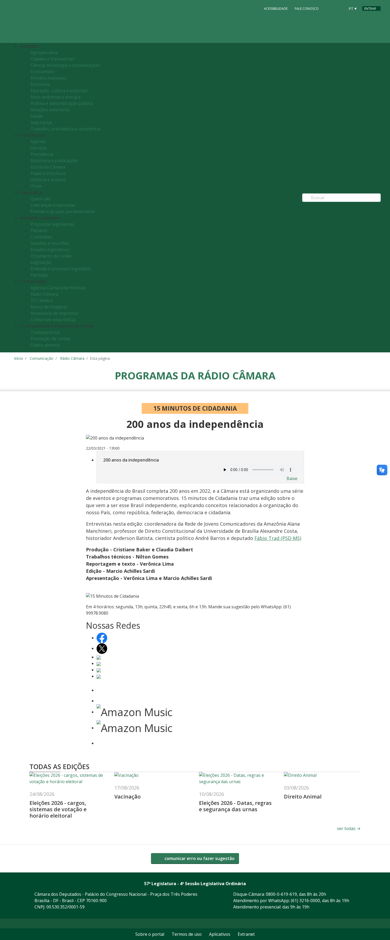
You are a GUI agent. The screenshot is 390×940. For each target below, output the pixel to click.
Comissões (41, 237)
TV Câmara (42, 300)
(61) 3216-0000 (305, 900)
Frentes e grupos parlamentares (63, 211)
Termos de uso (187, 934)
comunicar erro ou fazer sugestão (199, 858)
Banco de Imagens (49, 307)
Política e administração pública (62, 103)
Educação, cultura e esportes (59, 91)
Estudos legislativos (50, 249)
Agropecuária (44, 52)
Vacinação (127, 796)
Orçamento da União (51, 256)
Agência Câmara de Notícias (58, 288)
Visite (36, 186)
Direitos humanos (48, 78)
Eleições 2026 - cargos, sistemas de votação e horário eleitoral (57, 809)
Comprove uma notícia (53, 319)
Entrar (370, 8)
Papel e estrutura (48, 173)
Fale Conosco (307, 8)
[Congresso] (329, 8)
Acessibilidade (276, 8)
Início (18, 358)
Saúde (37, 116)
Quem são (41, 199)
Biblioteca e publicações (54, 160)
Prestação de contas (51, 339)
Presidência (42, 154)
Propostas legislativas (52, 224)
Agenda (38, 141)
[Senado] (339, 8)
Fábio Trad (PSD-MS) (277, 538)
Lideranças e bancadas (53, 205)
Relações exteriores (50, 110)
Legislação (41, 262)
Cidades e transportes (52, 59)
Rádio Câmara (44, 294)
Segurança (41, 122)
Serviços (39, 148)
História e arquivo (48, 180)
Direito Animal (303, 796)
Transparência (45, 332)
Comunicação (41, 358)
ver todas (349, 828)
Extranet (246, 934)
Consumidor (43, 71)
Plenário (39, 230)
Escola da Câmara (48, 167)
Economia (40, 84)
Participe (39, 275)
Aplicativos (219, 934)
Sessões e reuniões (50, 243)
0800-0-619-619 (281, 894)
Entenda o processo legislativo (61, 269)
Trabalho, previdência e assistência (65, 129)
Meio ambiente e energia (55, 97)
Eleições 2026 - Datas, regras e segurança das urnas (235, 806)
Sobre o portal (149, 934)
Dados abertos (45, 345)
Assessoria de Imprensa (54, 313)
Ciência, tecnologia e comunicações (65, 65)
